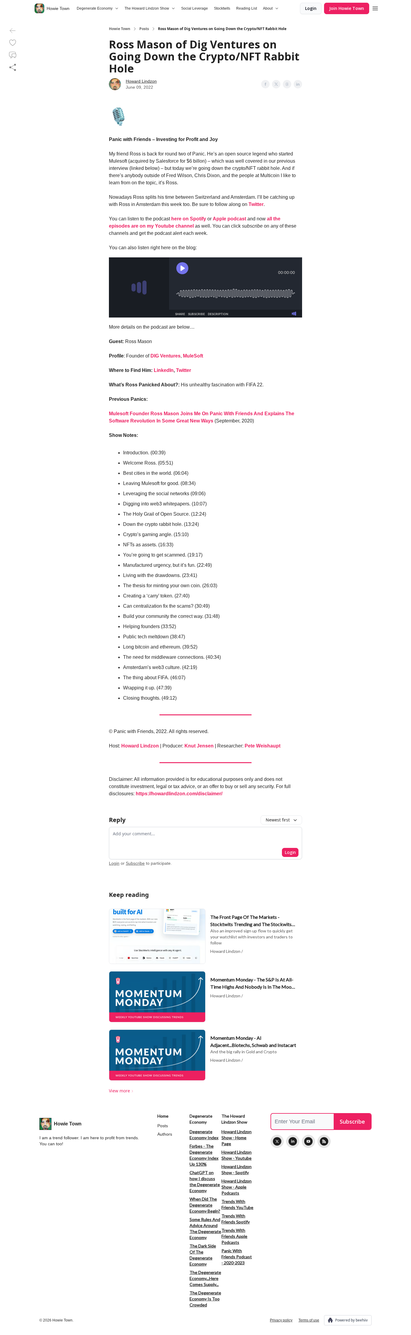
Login (311, 8)
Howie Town (119, 28)
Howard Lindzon (141, 81)
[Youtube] (308, 1141)
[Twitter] (277, 1141)
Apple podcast (229, 218)
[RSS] (324, 1141)
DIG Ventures (165, 355)
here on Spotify (188, 218)
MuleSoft (193, 355)
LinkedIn (164, 370)
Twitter (256, 204)
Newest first (278, 820)
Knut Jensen (199, 745)
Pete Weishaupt (262, 745)
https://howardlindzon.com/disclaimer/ (179, 793)
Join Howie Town (346, 8)
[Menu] (375, 7)
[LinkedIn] (292, 1141)
